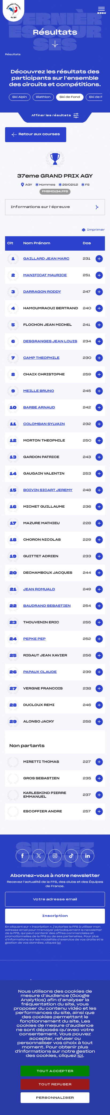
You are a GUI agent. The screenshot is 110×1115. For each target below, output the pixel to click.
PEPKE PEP (34, 639)
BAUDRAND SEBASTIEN (47, 606)
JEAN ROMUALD (39, 589)
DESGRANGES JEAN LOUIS (50, 341)
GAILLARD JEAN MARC (46, 258)
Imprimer (96, 229)
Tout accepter (55, 1071)
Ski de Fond (70, 97)
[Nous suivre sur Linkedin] (87, 856)
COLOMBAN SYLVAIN (44, 424)
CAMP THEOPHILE (41, 358)
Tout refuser (54, 1084)
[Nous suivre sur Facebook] (22, 856)
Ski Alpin (19, 97)
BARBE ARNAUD (39, 407)
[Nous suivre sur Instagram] (55, 856)
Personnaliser (55, 1097)
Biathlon (43, 97)
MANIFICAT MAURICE (45, 275)
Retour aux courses (39, 134)
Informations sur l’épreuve (40, 206)
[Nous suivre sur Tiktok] (71, 856)
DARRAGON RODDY (42, 292)
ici (59, 943)
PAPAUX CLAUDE (40, 672)
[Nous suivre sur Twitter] (38, 856)
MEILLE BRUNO (38, 391)
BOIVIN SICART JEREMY (47, 490)
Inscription (55, 915)
